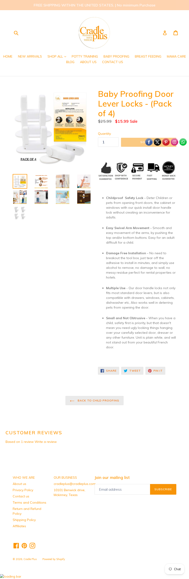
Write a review (46, 442)
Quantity (104, 134)
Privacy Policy (23, 490)
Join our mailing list (112, 477)
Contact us (21, 496)
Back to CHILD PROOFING (98, 400)
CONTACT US (112, 62)
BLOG (70, 62)
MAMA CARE (176, 56)
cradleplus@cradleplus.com (75, 484)
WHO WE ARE (24, 477)
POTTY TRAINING (85, 56)
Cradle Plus (30, 559)
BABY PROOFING (116, 56)
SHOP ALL (57, 56)
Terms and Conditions (29, 502)
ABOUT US (88, 62)
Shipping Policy (24, 520)
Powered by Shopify (53, 559)
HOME (7, 56)
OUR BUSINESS (65, 477)
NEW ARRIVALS (30, 56)
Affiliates (19, 526)
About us (19, 484)
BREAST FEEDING (148, 56)
